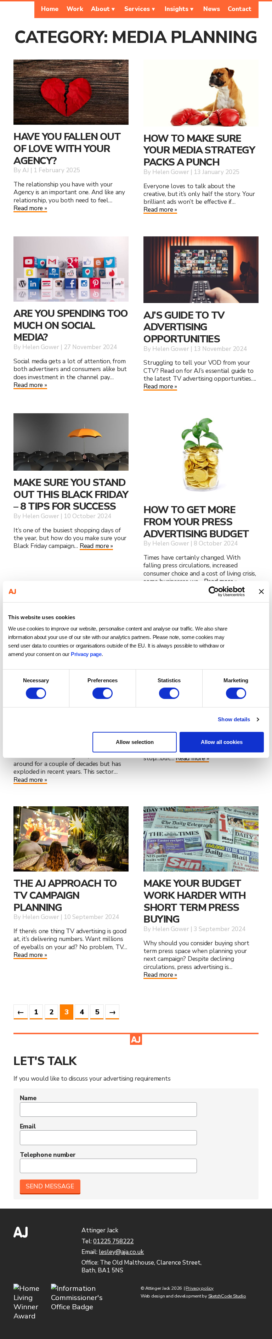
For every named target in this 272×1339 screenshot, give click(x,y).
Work (75, 9)
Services (137, 9)
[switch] (102, 693)
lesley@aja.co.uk (121, 1252)
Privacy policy (200, 1288)
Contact (239, 9)
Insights (176, 9)
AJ (25, 170)
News (211, 9)
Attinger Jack (20, 10)
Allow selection (135, 742)
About (100, 9)
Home (49, 9)
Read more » (30, 208)
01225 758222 (113, 1241)
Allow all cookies (222, 742)
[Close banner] (261, 591)
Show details (234, 719)
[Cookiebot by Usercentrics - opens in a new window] (214, 591)
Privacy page (86, 654)
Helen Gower (170, 172)
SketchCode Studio (227, 1296)
